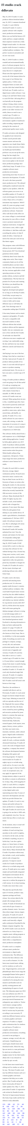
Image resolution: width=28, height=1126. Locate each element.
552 (3, 1110)
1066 (4, 1108)
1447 (13, 1106)
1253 (4, 1117)
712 (9, 1108)
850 (3, 1122)
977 (18, 1124)
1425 (8, 1124)
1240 (7, 1106)
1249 (22, 1115)
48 (3, 1106)
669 (3, 1124)
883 (23, 1113)
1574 (4, 1104)
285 (3, 1119)
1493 (9, 1113)
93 (16, 1119)
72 (17, 1106)
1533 (12, 1119)
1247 (4, 1113)
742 (18, 1115)
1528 (13, 1108)
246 (21, 1106)
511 (8, 1122)
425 (17, 1110)
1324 (18, 1113)
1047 (13, 1115)
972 (18, 1104)
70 (7, 1119)
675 (21, 1110)
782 (23, 1108)
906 (18, 1117)
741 (9, 1117)
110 (12, 1122)
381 (21, 1119)
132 (3, 1115)
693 (8, 1110)
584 (20, 1122)
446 (23, 1104)
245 (14, 1104)
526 (12, 1110)
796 (8, 1115)
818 (14, 1113)
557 (23, 1117)
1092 (18, 1108)
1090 (9, 1104)
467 (23, 1124)
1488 (13, 1124)
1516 (13, 1117)
